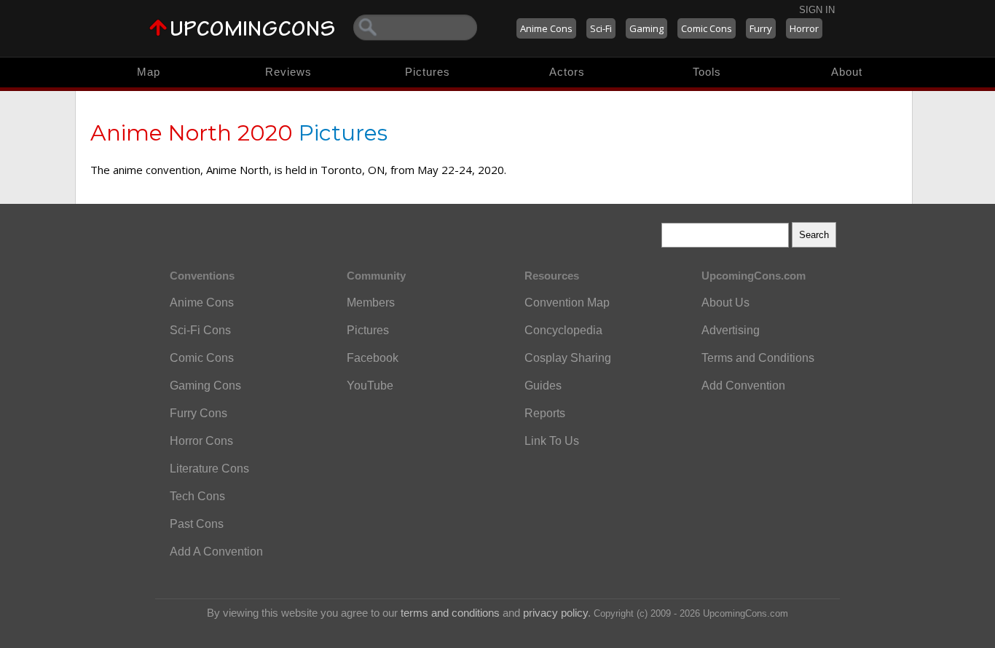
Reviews (288, 72)
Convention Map (567, 302)
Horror (804, 28)
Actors (567, 72)
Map (148, 72)
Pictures (427, 72)
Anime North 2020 (191, 132)
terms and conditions (450, 612)
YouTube (370, 385)
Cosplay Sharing (567, 358)
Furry (761, 28)
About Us (725, 302)
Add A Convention (216, 551)
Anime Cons (546, 28)
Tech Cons (197, 496)
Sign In (817, 9)
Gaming (646, 28)
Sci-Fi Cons (200, 330)
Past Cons (197, 524)
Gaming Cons (205, 385)
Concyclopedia (563, 330)
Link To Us (551, 441)
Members (371, 302)
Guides (543, 385)
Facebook (372, 358)
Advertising (730, 330)
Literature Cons (209, 468)
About (846, 72)
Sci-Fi (601, 28)
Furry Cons (198, 413)
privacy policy (555, 612)
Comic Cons (706, 28)
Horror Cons (201, 441)
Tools (707, 72)
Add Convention (743, 385)
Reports (544, 413)
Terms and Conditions (757, 358)
